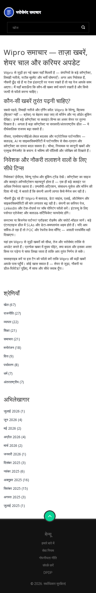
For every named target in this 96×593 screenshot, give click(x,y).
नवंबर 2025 (14, 471)
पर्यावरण (11, 364)
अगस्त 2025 (15, 497)
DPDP (48, 573)
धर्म (8, 373)
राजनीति (12, 313)
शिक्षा (10, 330)
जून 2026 (13, 419)
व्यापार (11, 321)
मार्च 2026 (13, 445)
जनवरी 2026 (15, 454)
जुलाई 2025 (14, 505)
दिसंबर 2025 (15, 462)
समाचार (12, 339)
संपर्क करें (48, 565)
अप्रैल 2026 (15, 437)
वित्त (9, 356)
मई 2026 (12, 428)
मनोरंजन (12, 347)
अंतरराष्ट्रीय (14, 382)
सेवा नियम (48, 551)
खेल (10, 304)
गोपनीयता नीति (48, 558)
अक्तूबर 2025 (16, 479)
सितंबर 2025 (16, 488)
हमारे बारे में (48, 543)
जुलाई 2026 (14, 411)
